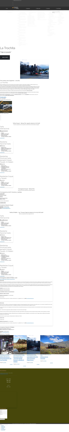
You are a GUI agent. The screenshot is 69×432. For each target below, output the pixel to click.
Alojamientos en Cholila (31, 17)
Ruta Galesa (49, 23)
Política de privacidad (10, 10)
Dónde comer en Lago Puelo (42, 14)
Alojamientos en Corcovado (22, 21)
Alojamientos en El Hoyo (22, 32)
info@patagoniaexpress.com (17, 0)
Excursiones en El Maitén (22, 19)
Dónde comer (3, 426)
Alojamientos (28, 8)
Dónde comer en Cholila (41, 12)
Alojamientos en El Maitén (22, 18)
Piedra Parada (50, 30)
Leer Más (11, 364)
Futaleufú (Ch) (19, 39)
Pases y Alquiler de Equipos (53, 22)
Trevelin (19, 15)
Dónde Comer (38, 8)
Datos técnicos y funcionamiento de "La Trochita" (5, 358)
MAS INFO (5, 57)
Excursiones (48, 8)
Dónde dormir (3, 427)
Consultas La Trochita (52, 13)
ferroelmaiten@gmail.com (30, 298)
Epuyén (19, 28)
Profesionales (60, 19)
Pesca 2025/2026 (50, 34)
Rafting (49, 31)
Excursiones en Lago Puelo (22, 27)
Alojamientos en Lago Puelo (22, 26)
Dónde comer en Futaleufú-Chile (42, 19)
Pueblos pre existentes (61, 17)
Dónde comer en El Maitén (41, 13)
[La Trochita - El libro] (6, 106)
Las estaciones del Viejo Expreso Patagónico (32, 358)
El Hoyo (19, 31)
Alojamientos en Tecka (22, 35)
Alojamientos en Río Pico (22, 37)
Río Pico (19, 36)
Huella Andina (49, 35)
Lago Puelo (19, 25)
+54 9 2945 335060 (6, 207)
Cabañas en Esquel (22, 12)
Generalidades (51, 20)
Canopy (49, 27)
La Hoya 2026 (50, 19)
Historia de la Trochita (44, 357)
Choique (60, 15)
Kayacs (49, 28)
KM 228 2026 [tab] (2, 279)
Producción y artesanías (61, 20)
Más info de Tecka (21, 34)
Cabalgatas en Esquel (51, 26)
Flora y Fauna (59, 11)
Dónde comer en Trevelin (41, 11)
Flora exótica (61, 13)
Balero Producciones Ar (33, 423)
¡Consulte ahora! (2, 152)
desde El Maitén (51, 12)
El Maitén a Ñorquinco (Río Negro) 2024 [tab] (9, 279)
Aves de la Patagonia (61, 10)
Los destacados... (30, 10)
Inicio (7, 8)
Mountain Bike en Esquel (51, 29)
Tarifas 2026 (51, 21)
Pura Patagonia (59, 8)
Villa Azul (30, 15)
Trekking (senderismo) (51, 32)
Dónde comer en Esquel (41, 10)
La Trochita (49, 10)
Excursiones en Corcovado (22, 22)
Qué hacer (2, 428)
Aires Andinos (31, 11)
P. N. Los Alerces (20, 42)
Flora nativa (60, 12)
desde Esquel (51, 11)
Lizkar (30, 14)
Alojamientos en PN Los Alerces (23, 43)
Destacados (60, 22)
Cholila (18, 23)
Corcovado (19, 20)
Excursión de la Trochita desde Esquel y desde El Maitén (18, 359)
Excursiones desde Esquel (22, 13)
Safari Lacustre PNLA (52, 18)
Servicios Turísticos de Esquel (23, 14)
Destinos (17, 8)
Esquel (18, 10)
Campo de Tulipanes (50, 25)
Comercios (59, 21)
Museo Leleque (61, 18)
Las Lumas (30, 13)
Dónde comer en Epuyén (41, 15)
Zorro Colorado (61, 14)
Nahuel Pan (60, 23)
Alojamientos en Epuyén (22, 29)
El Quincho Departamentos (32, 12)
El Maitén (19, 17)
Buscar (53, 10)
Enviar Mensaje (2, 419)
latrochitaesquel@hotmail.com (6, 208)
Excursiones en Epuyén (22, 30)
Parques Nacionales (50, 14)
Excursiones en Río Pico (22, 38)
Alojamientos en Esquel (22, 11)
